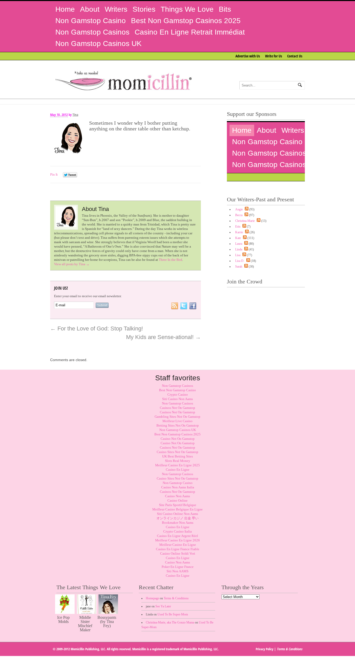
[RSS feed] (246, 209)
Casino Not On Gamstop (178, 439)
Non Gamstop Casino (90, 21)
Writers (116, 9)
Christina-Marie (245, 221)
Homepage (152, 598)
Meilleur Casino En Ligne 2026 (177, 540)
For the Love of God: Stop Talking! (96, 328)
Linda (238, 249)
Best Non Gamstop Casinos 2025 (186, 21)
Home (65, 9)
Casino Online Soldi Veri (177, 553)
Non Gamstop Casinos (92, 32)
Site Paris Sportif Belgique (177, 505)
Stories (144, 9)
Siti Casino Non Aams (177, 399)
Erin (237, 226)
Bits (225, 9)
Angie (239, 209)
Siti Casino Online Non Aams (177, 514)
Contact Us (294, 56)
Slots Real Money (177, 461)
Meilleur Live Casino (177, 421)
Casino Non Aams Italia (177, 487)
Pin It (54, 174)
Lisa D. (239, 261)
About (90, 9)
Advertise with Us (247, 56)
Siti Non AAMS (177, 571)
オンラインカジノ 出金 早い (177, 518)
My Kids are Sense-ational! (163, 337)
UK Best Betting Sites (177, 456)
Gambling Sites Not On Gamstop (177, 417)
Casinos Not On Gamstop (177, 408)
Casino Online (177, 500)
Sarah (238, 266)
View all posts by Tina (71, 264)
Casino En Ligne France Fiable (177, 549)
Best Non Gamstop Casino (177, 390)
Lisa (237, 255)
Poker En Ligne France (178, 567)
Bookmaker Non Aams (177, 523)
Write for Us (273, 56)
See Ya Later (163, 606)
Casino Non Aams (177, 496)
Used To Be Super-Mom (172, 614)
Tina (75, 114)
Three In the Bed (170, 260)
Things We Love (187, 9)
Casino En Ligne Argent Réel (177, 536)
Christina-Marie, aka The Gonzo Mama (170, 622)
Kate (238, 238)
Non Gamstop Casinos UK (98, 43)
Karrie (239, 232)
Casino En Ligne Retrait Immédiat (190, 32)
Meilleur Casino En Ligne (177, 545)
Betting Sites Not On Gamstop (177, 425)
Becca (238, 215)
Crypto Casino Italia (177, 531)
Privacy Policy (264, 649)
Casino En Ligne (177, 470)
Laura (238, 243)
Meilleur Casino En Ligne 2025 (177, 465)
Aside (194, 118)
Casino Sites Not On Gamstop (177, 452)
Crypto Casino (177, 394)
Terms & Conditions (176, 598)
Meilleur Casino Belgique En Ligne (177, 509)
